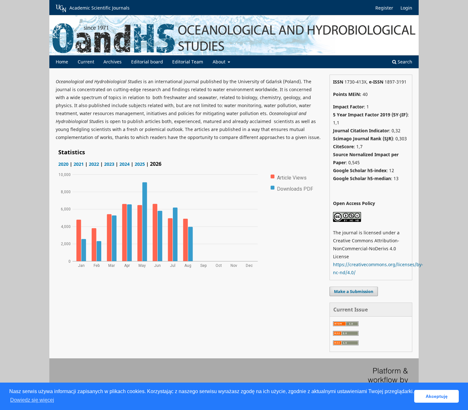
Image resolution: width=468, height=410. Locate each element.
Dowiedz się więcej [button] (32, 400)
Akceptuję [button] (437, 396)
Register (384, 8)
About (220, 62)
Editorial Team (187, 62)
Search (404, 62)
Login (406, 8)
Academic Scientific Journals (99, 8)
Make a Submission (353, 291)
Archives (112, 62)
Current (86, 62)
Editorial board (147, 62)
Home (62, 62)
